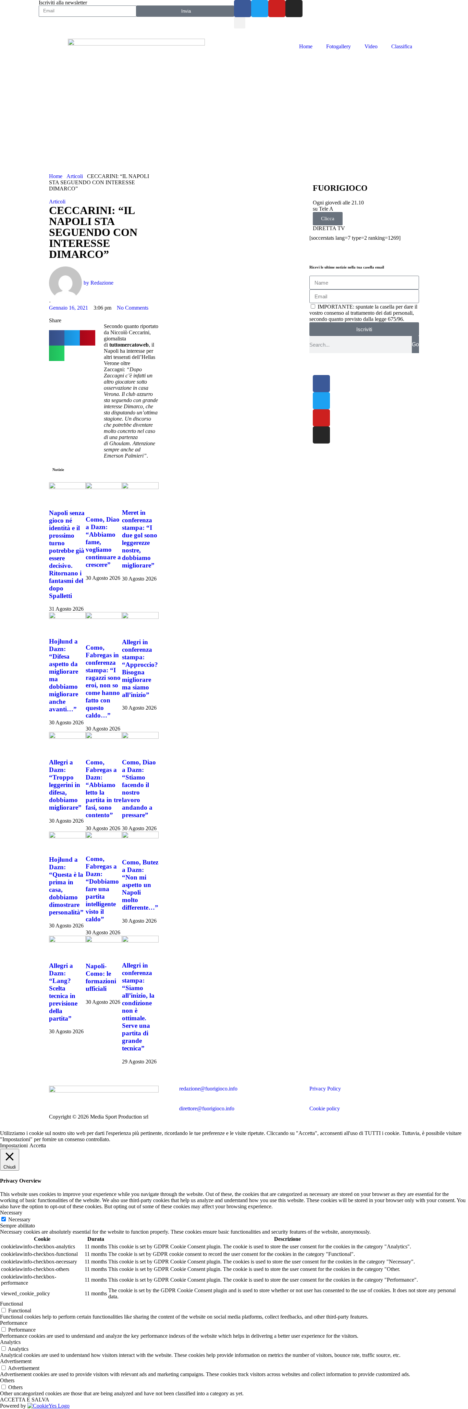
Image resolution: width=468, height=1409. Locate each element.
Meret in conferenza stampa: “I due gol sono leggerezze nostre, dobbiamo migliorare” (139, 539)
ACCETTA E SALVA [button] (24, 1399)
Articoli (74, 176)
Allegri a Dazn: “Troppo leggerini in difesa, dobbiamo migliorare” (65, 785)
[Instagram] (294, 8)
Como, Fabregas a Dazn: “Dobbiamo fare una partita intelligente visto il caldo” (102, 889)
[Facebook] (242, 8)
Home (305, 46)
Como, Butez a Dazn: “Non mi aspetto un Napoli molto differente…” (140, 885)
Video (371, 46)
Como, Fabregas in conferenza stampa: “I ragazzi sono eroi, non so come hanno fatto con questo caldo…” (103, 681)
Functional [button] (11, 1304)
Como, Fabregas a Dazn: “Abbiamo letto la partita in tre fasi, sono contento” (103, 789)
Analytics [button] (10, 1342)
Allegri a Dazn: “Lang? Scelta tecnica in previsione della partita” (63, 992)
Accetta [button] (37, 1145)
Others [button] (7, 1380)
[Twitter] (259, 8)
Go (415, 344)
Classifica (401, 46)
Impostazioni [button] (14, 1145)
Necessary (19, 1219)
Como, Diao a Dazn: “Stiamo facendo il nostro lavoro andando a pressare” (139, 789)
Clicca (327, 218)
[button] (239, 22)
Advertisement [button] (16, 1361)
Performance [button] (13, 1323)
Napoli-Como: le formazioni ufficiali (101, 977)
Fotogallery (338, 46)
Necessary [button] (11, 1212)
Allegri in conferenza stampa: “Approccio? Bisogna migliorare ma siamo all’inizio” (140, 668)
